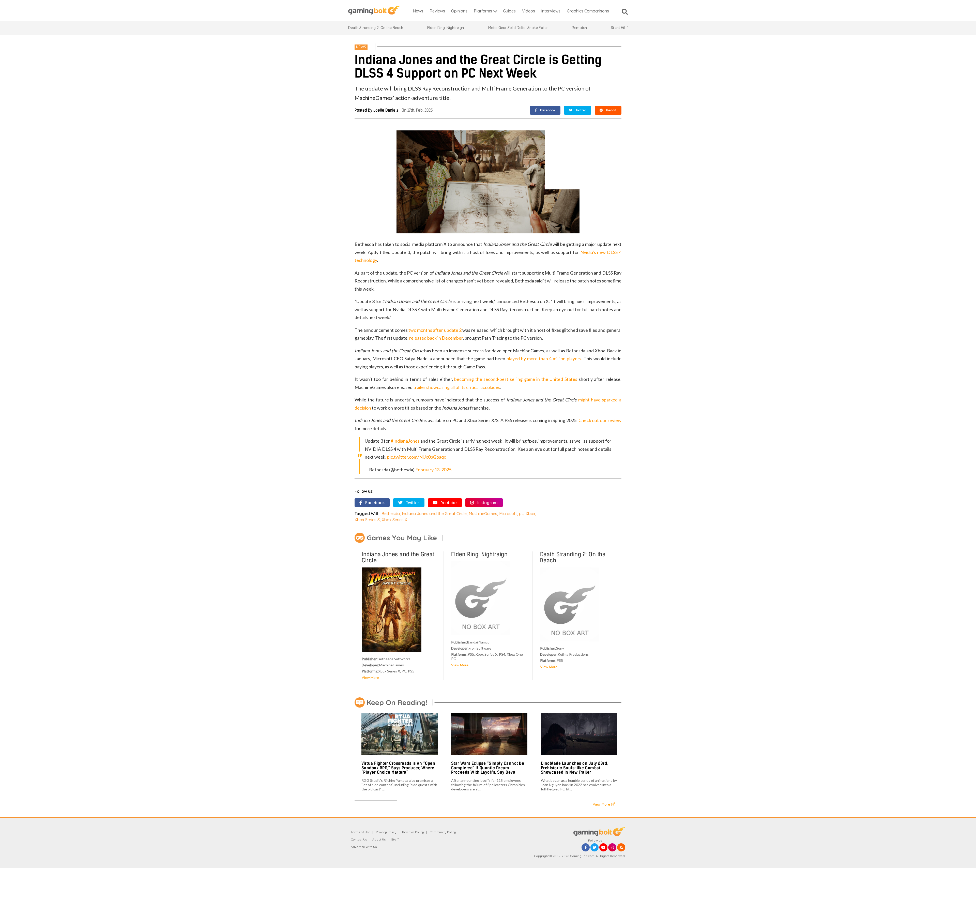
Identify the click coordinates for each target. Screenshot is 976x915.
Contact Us (359, 839)
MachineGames (483, 513)
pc (521, 513)
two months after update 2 (435, 330)
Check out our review (599, 420)
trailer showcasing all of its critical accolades (456, 387)
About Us (379, 839)
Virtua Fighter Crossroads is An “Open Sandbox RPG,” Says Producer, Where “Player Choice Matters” (398, 768)
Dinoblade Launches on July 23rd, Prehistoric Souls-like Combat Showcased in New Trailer (574, 768)
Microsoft (508, 513)
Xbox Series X (394, 519)
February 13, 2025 (433, 469)
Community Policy (443, 832)
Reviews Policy (413, 832)
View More (370, 677)
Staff (395, 839)
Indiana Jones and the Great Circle (434, 513)
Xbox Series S (367, 519)
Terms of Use (360, 832)
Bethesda (391, 513)
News (361, 47)
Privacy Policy (386, 832)
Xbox (530, 513)
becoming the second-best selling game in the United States (515, 379)
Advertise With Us (364, 847)
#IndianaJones (405, 441)
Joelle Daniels (386, 110)
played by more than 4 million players (544, 358)
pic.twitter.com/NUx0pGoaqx (416, 457)
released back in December (436, 338)
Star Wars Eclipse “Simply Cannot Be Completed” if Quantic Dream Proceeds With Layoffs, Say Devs (487, 768)
